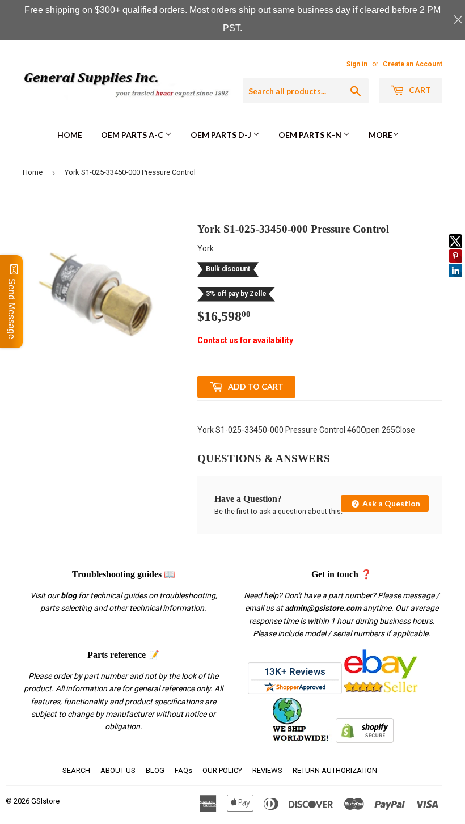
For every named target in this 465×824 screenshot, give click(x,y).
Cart (419, 90)
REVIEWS (267, 770)
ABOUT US (118, 770)
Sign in (356, 64)
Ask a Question (390, 503)
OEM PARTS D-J (222, 135)
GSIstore (45, 801)
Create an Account (412, 64)
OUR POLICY (222, 770)
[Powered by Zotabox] (455, 282)
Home (69, 135)
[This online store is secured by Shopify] (365, 740)
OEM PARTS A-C (133, 135)
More (380, 135)
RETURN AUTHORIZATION (335, 770)
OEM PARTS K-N (310, 135)
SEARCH (76, 770)
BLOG (155, 770)
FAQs (183, 770)
